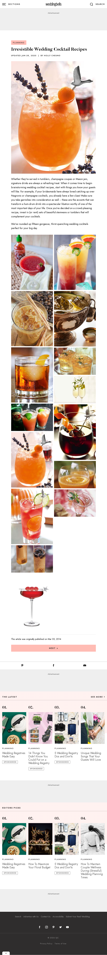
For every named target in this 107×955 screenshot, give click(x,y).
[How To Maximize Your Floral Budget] (40, 839)
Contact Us (45, 916)
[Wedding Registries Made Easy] (14, 728)
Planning (19, 42)
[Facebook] (53, 666)
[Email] (84, 666)
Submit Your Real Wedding (78, 916)
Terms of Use (60, 944)
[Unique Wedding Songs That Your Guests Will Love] (93, 728)
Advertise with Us (31, 916)
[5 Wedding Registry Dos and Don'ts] (67, 728)
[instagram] (46, 927)
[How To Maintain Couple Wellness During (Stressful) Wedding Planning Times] (93, 839)
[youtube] (67, 927)
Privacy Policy (46, 944)
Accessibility (58, 916)
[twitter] (60, 927)
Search (18, 916)
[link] (53, 4)
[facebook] (39, 927)
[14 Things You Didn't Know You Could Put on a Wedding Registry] (40, 728)
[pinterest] (53, 927)
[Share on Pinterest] (22, 666)
